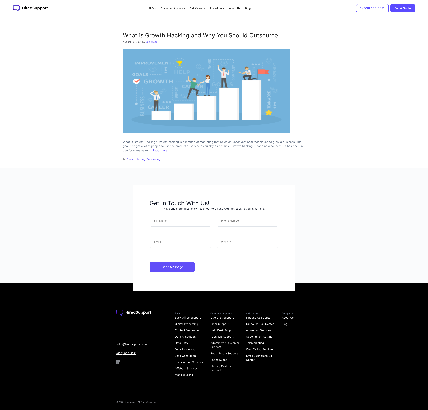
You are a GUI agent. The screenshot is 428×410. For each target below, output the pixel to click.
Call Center (196, 8)
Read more (160, 150)
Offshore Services (186, 368)
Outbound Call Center (260, 324)
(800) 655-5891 (126, 353)
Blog (248, 8)
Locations (216, 8)
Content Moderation (187, 330)
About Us (234, 8)
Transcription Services (189, 362)
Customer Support (172, 8)
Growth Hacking (136, 159)
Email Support (219, 324)
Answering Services (258, 330)
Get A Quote (403, 8)
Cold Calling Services (259, 349)
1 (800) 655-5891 (372, 8)
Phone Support (220, 359)
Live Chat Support (222, 317)
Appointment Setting (259, 336)
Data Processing (185, 349)
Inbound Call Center (258, 317)
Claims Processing (186, 324)
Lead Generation (185, 355)
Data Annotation (185, 336)
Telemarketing (255, 343)
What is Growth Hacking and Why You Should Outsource (200, 35)
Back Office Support (188, 317)
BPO (151, 8)
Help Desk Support (222, 330)
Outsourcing (153, 159)
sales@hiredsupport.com (132, 344)
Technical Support (222, 336)
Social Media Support (224, 353)
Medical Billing (184, 374)
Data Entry (181, 343)
